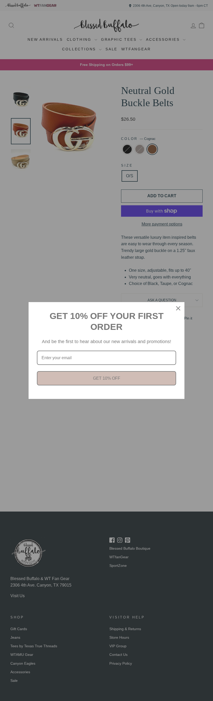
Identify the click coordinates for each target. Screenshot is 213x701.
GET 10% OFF (106, 378)
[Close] (178, 308)
